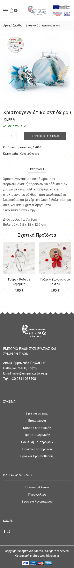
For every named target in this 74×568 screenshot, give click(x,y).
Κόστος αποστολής (37, 428)
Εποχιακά (32, 25)
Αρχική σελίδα (12, 25)
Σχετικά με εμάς (37, 413)
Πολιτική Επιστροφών (37, 442)
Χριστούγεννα (51, 25)
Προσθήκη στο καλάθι (47, 136)
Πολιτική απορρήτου (37, 449)
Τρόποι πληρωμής (37, 435)
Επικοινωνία (37, 421)
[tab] (37, 169)
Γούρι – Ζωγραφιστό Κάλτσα (55, 282)
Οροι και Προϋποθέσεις (37, 456)
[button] (7, 268)
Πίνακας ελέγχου (37, 487)
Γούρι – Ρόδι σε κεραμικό (19, 282)
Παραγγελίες (37, 494)
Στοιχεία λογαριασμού (37, 501)
